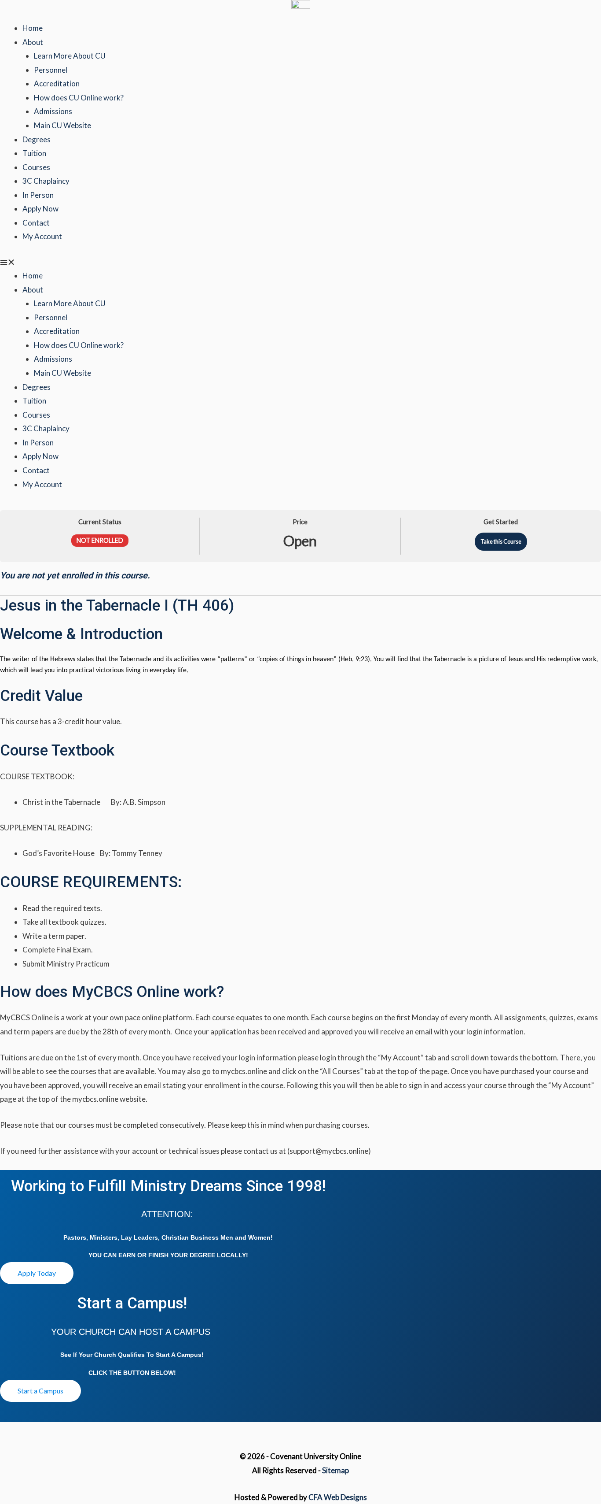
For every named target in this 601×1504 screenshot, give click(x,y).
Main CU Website (62, 125)
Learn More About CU (70, 55)
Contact (36, 222)
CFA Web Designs (337, 1497)
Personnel (50, 69)
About (32, 42)
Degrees (36, 139)
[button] (300, 262)
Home (32, 28)
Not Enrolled (100, 540)
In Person (38, 195)
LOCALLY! (232, 1255)
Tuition (34, 153)
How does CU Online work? (79, 97)
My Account (42, 236)
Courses (36, 167)
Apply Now (40, 208)
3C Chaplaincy (46, 180)
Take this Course (500, 541)
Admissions (53, 111)
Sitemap (335, 1470)
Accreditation (57, 83)
